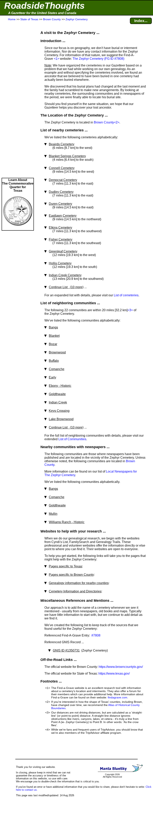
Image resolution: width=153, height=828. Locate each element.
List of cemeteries (126, 295)
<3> (130, 310)
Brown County (104, 122)
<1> (56, 58)
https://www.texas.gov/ (114, 673)
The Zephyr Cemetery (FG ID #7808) (98, 58)
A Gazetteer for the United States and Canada (42, 13)
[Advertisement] (18, 99)
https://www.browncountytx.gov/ (121, 666)
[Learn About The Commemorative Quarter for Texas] (18, 228)
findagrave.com (117, 697)
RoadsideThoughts (44, 6)
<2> (116, 122)
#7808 (95, 635)
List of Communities (72, 439)
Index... (140, 21)
